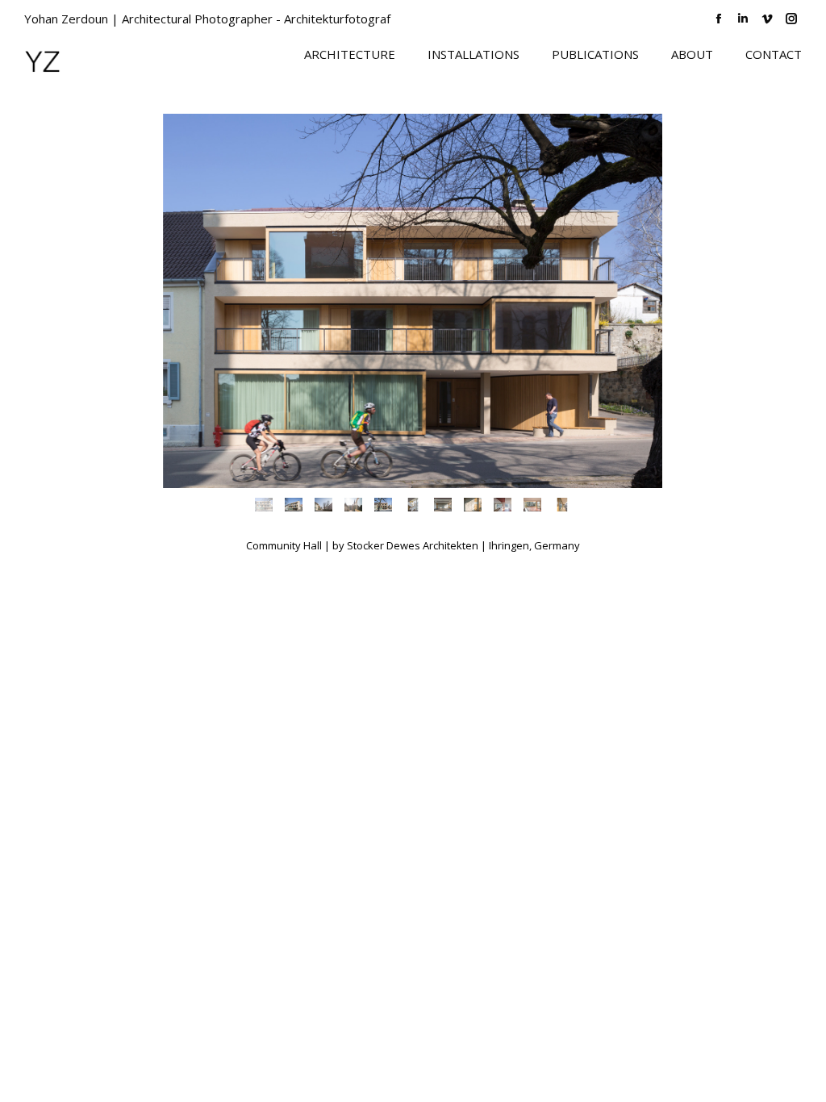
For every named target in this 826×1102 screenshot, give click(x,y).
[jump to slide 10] (532, 504)
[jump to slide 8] (472, 504)
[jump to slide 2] (293, 504)
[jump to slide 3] (323, 504)
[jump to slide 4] (353, 504)
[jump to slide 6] (412, 504)
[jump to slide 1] (263, 504)
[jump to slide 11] (562, 504)
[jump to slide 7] (442, 504)
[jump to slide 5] (383, 504)
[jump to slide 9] (502, 504)
